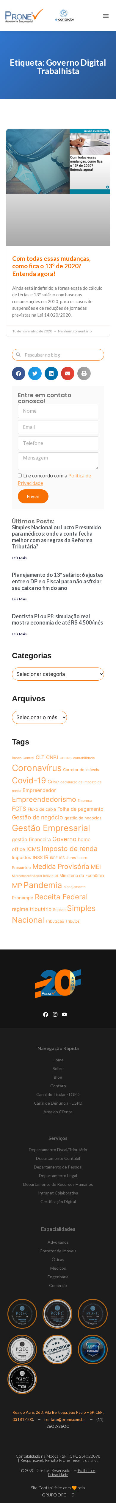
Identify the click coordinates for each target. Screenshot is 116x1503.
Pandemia (42, 885)
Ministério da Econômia (81, 875)
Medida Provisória (60, 866)
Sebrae (59, 909)
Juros (71, 857)
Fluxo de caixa (42, 809)
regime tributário (31, 909)
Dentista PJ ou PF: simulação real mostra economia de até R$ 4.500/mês (57, 619)
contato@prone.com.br (65, 1419)
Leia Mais (19, 558)
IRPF (54, 858)
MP (17, 885)
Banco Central (23, 758)
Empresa (85, 800)
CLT (40, 757)
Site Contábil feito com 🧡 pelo (58, 1487)
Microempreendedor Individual (35, 876)
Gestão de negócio (37, 817)
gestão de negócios (83, 818)
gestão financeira (31, 839)
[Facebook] (45, 1014)
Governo (64, 839)
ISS (62, 858)
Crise (53, 781)
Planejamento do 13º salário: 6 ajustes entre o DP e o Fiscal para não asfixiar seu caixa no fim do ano (58, 581)
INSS (38, 857)
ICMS (33, 849)
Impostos (21, 857)
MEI (96, 866)
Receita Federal (61, 896)
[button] (105, 15)
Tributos (72, 921)
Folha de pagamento (80, 809)
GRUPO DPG (58, 1494)
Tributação (55, 921)
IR (46, 857)
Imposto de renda (70, 848)
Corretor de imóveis (81, 769)
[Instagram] (55, 1014)
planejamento (75, 887)
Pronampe (22, 898)
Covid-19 (29, 780)
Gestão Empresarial (51, 828)
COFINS (66, 758)
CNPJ (52, 757)
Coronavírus (37, 768)
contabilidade (84, 758)
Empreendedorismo (44, 799)
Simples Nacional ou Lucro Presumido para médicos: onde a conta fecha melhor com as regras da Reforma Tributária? (56, 537)
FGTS (19, 808)
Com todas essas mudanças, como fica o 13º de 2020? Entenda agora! (51, 266)
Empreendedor (39, 790)
